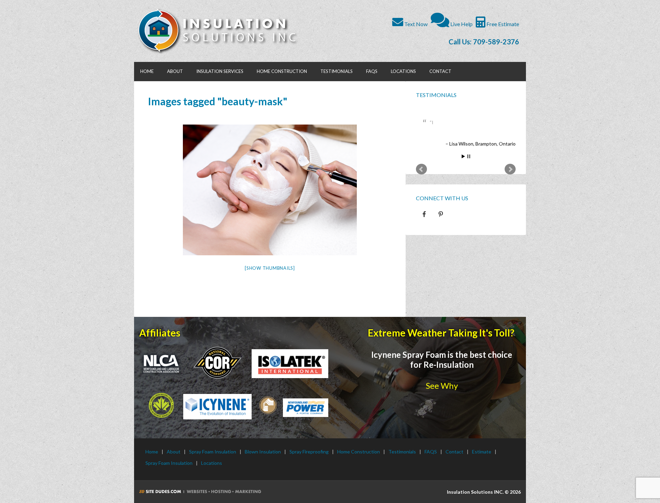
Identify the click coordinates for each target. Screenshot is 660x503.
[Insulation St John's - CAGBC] (161, 405)
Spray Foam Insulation (212, 451)
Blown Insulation (263, 451)
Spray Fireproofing (309, 451)
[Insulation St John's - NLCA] (161, 364)
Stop (468, 164)
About (173, 451)
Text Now (415, 24)
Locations (211, 463)
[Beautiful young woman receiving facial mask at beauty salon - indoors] (270, 190)
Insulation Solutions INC (221, 31)
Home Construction (358, 451)
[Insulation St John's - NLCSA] (217, 362)
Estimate (481, 451)
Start (463, 164)
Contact (454, 451)
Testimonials (436, 95)
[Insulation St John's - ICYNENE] (217, 406)
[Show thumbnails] (270, 268)
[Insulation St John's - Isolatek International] (290, 363)
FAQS (431, 451)
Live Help (461, 24)
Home (151, 451)
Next (510, 177)
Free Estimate (502, 24)
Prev (421, 177)
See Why (442, 385)
